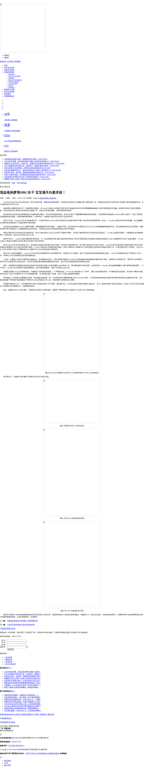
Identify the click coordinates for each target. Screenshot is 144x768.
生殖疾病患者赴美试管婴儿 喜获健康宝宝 (22, 621)
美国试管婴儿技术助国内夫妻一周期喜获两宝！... (22, 708)
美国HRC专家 (9, 89)
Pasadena (11, 74)
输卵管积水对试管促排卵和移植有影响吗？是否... (22, 683)
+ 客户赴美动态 (10, 664)
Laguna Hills (12, 84)
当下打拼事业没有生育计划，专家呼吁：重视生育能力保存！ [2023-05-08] (31, 166)
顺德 (51, 753)
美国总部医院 (9, 72)
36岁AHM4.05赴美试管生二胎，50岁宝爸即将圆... (22, 704)
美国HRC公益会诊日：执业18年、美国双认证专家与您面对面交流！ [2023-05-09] (34, 163)
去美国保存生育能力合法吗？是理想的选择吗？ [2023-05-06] (26, 177)
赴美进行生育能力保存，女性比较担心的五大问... (22, 680)
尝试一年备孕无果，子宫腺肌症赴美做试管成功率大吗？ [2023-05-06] (30, 174)
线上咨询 (7, 765)
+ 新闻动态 (8, 659)
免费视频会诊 (9, 96)
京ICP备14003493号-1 (16, 746)
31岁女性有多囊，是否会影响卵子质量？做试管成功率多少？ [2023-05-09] (31, 161)
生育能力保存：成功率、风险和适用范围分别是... (22, 676)
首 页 (6, 763)
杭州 (54, 753)
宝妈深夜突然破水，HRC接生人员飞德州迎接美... (22, 697)
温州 (57, 753)
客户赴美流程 (9, 92)
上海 (37, 753)
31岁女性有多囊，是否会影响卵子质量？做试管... (22, 672)
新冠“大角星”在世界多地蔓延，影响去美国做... (21, 687)
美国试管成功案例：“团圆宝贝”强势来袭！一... (21, 695)
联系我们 (17, 61)
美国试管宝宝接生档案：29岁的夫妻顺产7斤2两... (22, 702)
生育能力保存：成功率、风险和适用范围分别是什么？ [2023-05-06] (29, 172)
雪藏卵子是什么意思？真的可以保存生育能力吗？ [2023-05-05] (27, 179)
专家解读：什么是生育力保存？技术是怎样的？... (22, 685)
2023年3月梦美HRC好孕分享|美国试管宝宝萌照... (22, 706)
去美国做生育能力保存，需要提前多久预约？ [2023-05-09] (25, 159)
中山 (47, 753)
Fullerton (11, 87)
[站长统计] (1, 757)
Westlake (11, 78)
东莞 (41, 753)
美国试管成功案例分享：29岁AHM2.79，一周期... (22, 699)
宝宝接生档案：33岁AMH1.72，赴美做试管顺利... (22, 710)
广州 (30, 753)
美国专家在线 (5, 714)
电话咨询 (7, 761)
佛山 (44, 753)
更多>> (9, 668)
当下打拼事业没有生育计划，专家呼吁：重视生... (22, 674)
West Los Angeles (14, 76)
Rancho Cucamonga (15, 80)
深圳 (27, 753)
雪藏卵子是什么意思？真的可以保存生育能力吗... (22, 678)
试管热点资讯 (9, 70)
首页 (6, 65)
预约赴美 (51, 714)
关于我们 (10, 61)
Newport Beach (13, 82)
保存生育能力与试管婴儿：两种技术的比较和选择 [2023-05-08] (27, 168)
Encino (10, 85)
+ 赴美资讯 (8, 662)
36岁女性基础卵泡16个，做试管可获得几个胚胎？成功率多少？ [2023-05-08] (32, 170)
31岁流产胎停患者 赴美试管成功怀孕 (21, 625)
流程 (64, 268)
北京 (34, 753)
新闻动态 (3, 61)
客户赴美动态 (9, 67)
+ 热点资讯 (8, 657)
